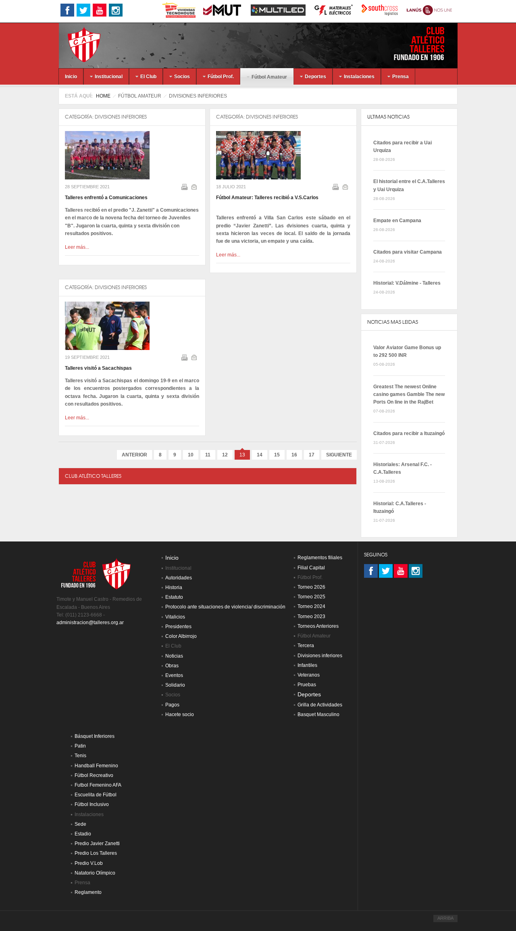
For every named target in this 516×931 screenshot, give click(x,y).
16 (294, 455)
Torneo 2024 (311, 606)
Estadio (83, 834)
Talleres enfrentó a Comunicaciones (106, 197)
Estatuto (174, 597)
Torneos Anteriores (318, 626)
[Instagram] (415, 571)
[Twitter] (386, 571)
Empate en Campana (397, 220)
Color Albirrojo (181, 636)
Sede (80, 824)
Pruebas (307, 684)
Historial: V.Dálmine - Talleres (407, 283)
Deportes (309, 694)
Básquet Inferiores (94, 736)
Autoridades (178, 578)
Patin (80, 746)
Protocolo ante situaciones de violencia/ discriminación (225, 607)
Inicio (172, 558)
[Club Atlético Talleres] (77, 44)
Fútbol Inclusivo (92, 804)
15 (277, 455)
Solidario (175, 685)
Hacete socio (179, 714)
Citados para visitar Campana (407, 252)
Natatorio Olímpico (95, 873)
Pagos (172, 705)
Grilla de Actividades (320, 705)
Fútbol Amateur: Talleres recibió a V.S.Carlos (267, 197)
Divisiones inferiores (121, 117)
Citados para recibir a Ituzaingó (409, 433)
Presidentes (178, 626)
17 (311, 455)
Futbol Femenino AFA (98, 785)
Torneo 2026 (311, 587)
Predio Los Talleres (96, 853)
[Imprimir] (185, 188)
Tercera (306, 645)
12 (225, 455)
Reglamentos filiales (320, 557)
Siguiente (339, 455)
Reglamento (88, 892)
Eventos (174, 675)
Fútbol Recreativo (94, 775)
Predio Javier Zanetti (97, 843)
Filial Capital (311, 568)
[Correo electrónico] (195, 188)
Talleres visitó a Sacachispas (98, 368)
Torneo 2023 (311, 616)
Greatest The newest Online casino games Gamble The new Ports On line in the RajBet (409, 394)
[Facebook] (371, 571)
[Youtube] (401, 571)
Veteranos (309, 675)
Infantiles (307, 665)
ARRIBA (445, 918)
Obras (172, 666)
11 (207, 455)
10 (191, 455)
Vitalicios (175, 617)
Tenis (80, 755)
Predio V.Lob (89, 863)
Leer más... (77, 247)
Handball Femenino (96, 766)
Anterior (134, 455)
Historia (173, 587)
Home (103, 96)
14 (259, 455)
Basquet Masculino (318, 714)
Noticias (174, 656)
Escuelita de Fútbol (96, 795)
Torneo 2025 (311, 597)
